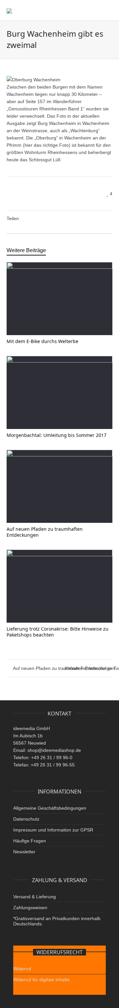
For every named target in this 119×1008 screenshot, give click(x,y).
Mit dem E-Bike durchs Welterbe (42, 341)
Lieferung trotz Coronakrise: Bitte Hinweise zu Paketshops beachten (57, 632)
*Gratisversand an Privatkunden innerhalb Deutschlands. (56, 921)
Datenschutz (26, 819)
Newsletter (24, 851)
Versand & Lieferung (34, 896)
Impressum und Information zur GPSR (53, 830)
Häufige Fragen (29, 840)
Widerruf (22, 968)
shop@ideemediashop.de (54, 750)
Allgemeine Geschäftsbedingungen (49, 808)
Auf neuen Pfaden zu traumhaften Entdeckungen (45, 532)
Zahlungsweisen (30, 907)
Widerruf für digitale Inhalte (41, 979)
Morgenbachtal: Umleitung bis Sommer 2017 (56, 435)
